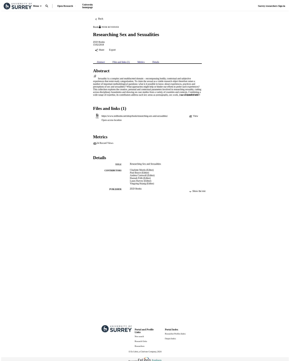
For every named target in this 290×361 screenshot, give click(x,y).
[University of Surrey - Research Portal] (18, 6)
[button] (193, 116)
